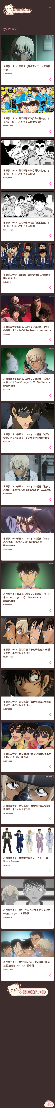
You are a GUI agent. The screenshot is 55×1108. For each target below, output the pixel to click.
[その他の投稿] (28, 996)
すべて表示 (10, 29)
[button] (50, 79)
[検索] (44, 7)
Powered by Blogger (29, 1104)
